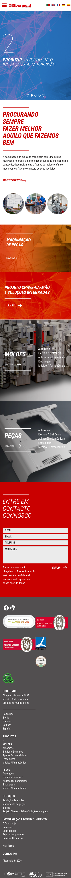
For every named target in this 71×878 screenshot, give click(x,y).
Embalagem (45, 361)
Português (8, 713)
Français (7, 721)
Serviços (9, 796)
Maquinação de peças (14, 804)
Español (7, 728)
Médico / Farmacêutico (51, 365)
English (6, 717)
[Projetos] (35, 874)
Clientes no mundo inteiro (16, 702)
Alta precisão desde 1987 (16, 695)
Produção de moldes (13, 800)
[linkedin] (12, 607)
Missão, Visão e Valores (15, 699)
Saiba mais (10, 364)
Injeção (6, 807)
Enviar (56, 567)
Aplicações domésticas (51, 357)
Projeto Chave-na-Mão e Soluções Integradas (26, 811)
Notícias (8, 846)
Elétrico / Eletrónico (49, 353)
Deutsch (7, 724)
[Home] (20, 6)
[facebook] (6, 607)
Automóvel (44, 349)
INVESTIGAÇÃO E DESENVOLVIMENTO (25, 819)
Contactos (10, 853)
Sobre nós (10, 691)
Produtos (9, 736)
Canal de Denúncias (13, 838)
